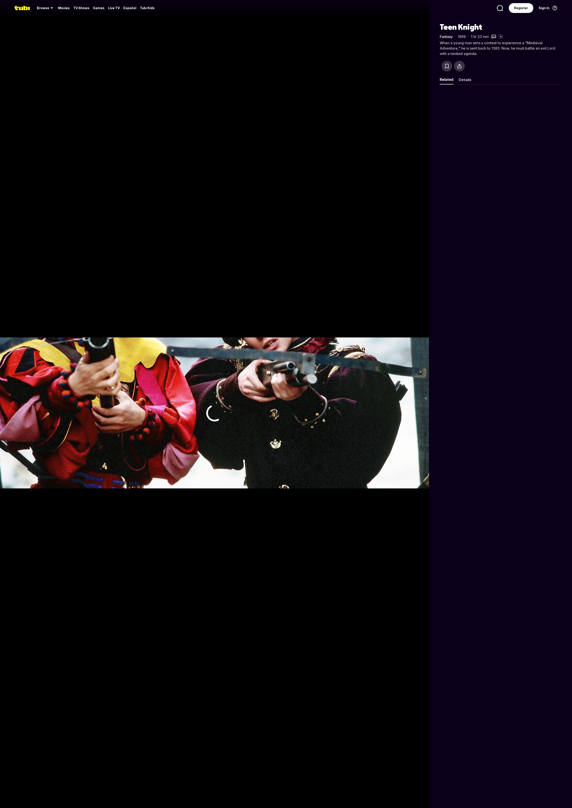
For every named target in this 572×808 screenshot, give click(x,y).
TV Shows (81, 8)
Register (521, 8)
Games (99, 8)
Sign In (544, 8)
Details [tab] (465, 79)
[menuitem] (45, 8)
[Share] (459, 66)
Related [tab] (446, 79)
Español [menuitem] (129, 8)
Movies (64, 8)
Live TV (114, 8)
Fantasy (446, 36)
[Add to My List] (447, 66)
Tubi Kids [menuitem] (147, 8)
